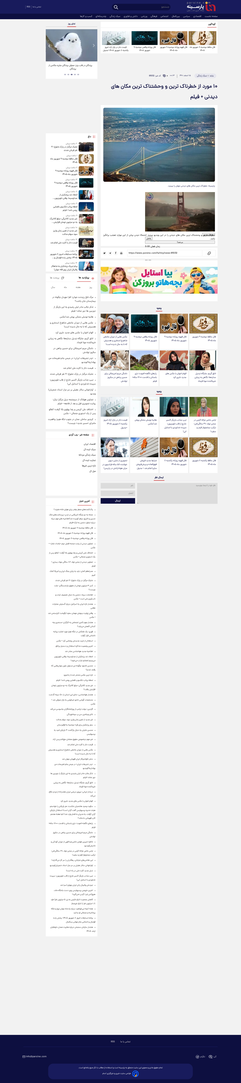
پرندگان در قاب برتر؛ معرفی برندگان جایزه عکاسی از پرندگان (70, 67)
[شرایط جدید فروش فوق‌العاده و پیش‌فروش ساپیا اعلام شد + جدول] (144, 447)
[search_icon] (116, 7)
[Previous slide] (49, 46)
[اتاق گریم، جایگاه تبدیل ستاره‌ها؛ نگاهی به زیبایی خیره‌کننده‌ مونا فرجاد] (203, 360)
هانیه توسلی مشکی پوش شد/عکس (146, 422)
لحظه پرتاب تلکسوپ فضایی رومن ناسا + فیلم (65, 208)
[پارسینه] (199, 7)
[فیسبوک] (116, 253)
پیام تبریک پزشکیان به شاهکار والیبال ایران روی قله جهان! (64, 268)
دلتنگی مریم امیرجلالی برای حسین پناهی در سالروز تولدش (115, 377)
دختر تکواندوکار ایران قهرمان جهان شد (77, 759)
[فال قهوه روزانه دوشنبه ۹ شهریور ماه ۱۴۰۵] (173, 38)
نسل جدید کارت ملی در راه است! (79, 870)
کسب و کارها (86, 16)
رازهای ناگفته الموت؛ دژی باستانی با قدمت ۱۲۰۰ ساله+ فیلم (144, 377)
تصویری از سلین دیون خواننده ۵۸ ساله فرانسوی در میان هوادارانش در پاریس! (114, 464)
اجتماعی (165, 16)
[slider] (151, 244)
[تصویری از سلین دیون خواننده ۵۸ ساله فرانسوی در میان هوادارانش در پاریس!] (115, 447)
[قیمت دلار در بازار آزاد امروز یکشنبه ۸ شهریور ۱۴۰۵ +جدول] (116, 38)
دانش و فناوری (131, 16)
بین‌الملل (176, 16)
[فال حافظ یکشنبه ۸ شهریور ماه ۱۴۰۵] (203, 447)
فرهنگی (154, 16)
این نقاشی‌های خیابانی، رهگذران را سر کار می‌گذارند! (72, 860)
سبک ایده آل (90, 449)
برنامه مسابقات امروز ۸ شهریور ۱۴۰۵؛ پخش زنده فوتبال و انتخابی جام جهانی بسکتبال (63, 256)
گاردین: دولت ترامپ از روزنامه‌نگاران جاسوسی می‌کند (71, 709)
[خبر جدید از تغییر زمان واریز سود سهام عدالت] (86, 231)
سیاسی (187, 16)
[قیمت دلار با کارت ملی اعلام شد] (86, 242)
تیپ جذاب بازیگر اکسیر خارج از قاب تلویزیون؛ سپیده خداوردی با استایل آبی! (175, 425)
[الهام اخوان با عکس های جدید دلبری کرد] (174, 360)
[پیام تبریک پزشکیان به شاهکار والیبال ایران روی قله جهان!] (86, 267)
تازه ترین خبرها (89, 466)
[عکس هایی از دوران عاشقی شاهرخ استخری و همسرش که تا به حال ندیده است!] (115, 324)
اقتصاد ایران (90, 444)
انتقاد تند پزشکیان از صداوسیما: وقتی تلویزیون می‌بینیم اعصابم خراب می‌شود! (64, 196)
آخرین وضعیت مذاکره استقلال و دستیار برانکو (74, 646)
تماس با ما (37, 7)
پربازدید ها (84, 278)
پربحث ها (54, 278)
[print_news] (121, 253)
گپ (214, 1056)
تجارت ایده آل (89, 460)
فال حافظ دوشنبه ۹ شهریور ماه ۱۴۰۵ (202, 49)
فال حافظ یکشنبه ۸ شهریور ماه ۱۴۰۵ (204, 462)
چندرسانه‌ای (101, 16)
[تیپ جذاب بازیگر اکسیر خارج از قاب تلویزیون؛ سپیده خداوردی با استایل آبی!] (174, 407)
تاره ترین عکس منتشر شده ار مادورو (78, 675)
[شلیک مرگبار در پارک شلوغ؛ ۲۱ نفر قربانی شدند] (86, 147)
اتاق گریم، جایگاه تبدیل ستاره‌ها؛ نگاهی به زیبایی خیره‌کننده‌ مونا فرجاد (205, 377)
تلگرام (202, 1056)
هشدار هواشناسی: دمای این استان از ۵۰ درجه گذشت (71, 694)
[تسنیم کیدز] (159, 281)
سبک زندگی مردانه (87, 455)
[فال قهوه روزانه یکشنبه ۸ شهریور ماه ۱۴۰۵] (174, 447)
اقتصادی (197, 16)
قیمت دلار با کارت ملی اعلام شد (63, 243)
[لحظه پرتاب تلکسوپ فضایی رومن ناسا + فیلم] (86, 207)
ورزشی (144, 16)
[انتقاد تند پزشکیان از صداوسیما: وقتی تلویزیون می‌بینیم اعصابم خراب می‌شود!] (86, 195)
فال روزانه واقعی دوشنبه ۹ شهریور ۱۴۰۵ (145, 49)
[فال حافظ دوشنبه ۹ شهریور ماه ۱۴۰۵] (202, 38)
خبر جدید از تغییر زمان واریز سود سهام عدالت (65, 232)
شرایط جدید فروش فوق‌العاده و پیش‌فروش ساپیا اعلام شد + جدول (146, 464)
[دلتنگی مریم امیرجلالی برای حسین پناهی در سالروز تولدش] (115, 360)
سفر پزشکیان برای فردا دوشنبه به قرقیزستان (75, 725)
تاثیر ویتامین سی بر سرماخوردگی (80, 714)
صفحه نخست (211, 16)
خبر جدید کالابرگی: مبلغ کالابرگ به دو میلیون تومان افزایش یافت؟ (63, 220)
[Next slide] (93, 46)
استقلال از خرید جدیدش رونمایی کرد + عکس (74, 641)
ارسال (117, 501)
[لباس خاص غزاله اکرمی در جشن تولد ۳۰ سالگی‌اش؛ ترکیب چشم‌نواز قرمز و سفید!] (203, 407)
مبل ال (92, 471)
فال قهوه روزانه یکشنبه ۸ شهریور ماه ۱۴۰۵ (175, 462)
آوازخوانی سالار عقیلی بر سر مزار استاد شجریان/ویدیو (71, 865)
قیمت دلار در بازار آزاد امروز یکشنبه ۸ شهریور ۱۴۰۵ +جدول (116, 49)
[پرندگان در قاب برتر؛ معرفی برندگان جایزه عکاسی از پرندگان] (71, 45)
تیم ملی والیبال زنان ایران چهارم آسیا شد (76, 885)
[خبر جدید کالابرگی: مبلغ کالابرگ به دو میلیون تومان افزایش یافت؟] (86, 219)
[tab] (78, 74)
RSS (28, 7)
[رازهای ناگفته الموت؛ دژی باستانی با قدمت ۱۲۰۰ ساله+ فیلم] (144, 360)
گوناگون (212, 24)
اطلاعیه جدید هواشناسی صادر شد (79, 651)
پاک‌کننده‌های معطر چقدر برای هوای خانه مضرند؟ (73, 509)
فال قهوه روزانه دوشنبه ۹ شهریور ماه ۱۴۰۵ (173, 49)
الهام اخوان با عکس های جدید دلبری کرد (175, 375)
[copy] (209, 253)
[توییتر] (105, 253)
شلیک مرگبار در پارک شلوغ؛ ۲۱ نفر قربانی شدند (64, 148)
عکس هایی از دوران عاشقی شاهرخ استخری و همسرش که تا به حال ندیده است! (115, 340)
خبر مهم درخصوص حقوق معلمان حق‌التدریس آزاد (73, 739)
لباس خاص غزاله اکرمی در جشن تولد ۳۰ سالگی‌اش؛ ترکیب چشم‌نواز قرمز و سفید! (205, 425)
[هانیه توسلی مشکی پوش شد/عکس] (144, 407)
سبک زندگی (115, 16)
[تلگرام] (110, 253)
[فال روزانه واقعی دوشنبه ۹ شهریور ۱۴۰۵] (144, 38)
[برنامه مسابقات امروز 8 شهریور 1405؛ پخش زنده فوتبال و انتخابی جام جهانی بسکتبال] (86, 255)
